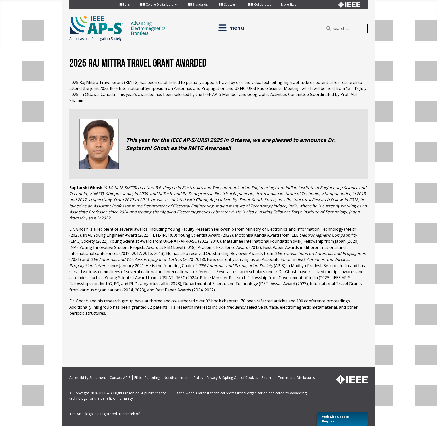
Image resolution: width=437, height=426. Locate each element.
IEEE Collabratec (259, 4)
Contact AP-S (120, 377)
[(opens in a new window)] (349, 4)
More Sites (288, 4)
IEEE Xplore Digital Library (158, 4)
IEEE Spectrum (228, 4)
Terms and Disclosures (296, 377)
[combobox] (346, 28)
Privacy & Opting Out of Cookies (232, 377)
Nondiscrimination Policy (183, 377)
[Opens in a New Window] (352, 379)
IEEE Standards (197, 4)
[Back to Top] (366, 411)
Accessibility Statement (87, 377)
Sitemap (268, 377)
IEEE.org (124, 4)
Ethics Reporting (147, 377)
